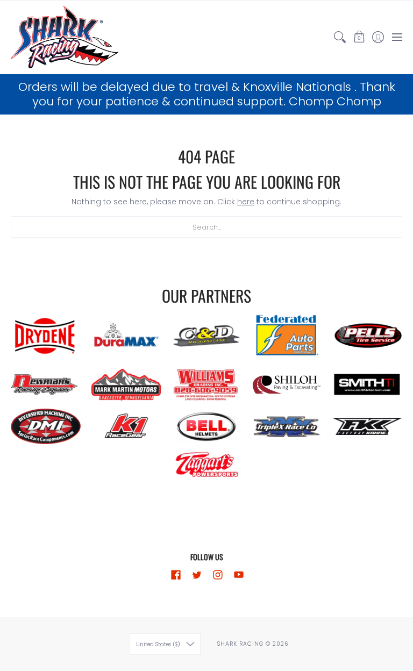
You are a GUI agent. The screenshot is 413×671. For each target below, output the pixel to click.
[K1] (126, 426)
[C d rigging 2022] (206, 336)
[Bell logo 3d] (206, 426)
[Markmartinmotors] (126, 385)
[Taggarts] (206, 465)
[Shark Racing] (64, 37)
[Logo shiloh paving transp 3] (287, 384)
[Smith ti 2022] (367, 384)
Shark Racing (241, 644)
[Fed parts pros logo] (287, 336)
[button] (359, 37)
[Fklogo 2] (367, 426)
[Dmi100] (46, 426)
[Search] (340, 37)
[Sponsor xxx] (287, 426)
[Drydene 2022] (46, 336)
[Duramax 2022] (126, 336)
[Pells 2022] (367, 335)
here (245, 201)
